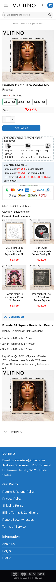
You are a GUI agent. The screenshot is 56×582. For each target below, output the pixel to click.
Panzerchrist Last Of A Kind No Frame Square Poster (41, 299)
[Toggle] (5, 316)
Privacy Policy (11, 498)
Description (16, 316)
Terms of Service (14, 526)
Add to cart (21, 128)
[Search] (42, 5)
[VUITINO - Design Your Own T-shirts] (24, 5)
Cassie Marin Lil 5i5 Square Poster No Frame (14, 297)
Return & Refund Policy (18, 491)
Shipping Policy (12, 505)
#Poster (41, 356)
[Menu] (6, 5)
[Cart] (50, 5)
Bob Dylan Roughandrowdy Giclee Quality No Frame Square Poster (41, 254)
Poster (24, 24)
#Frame (13, 360)
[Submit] (50, 15)
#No (4, 360)
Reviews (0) (16, 431)
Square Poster (36, 24)
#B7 (21, 356)
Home (15, 24)
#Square (30, 356)
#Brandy (12, 356)
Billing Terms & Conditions (20, 512)
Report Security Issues (18, 519)
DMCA (6, 558)
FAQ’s (6, 551)
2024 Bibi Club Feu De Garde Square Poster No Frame (14, 253)
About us (8, 544)
